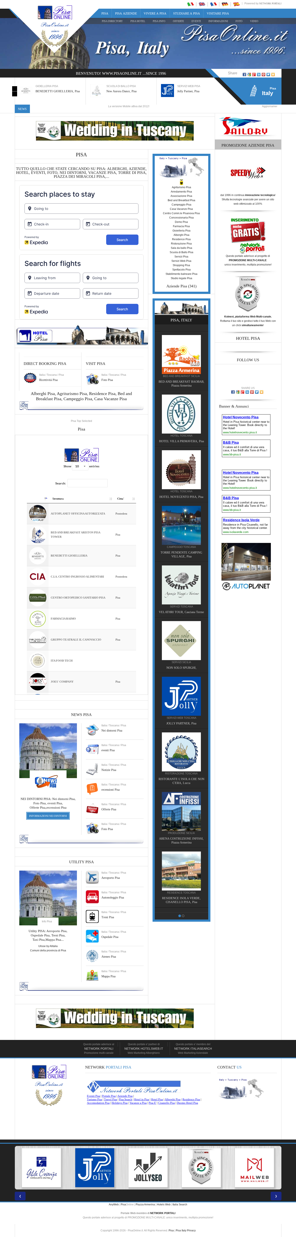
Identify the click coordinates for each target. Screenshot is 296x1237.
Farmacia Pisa (181, 226)
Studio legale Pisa (181, 278)
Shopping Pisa (181, 265)
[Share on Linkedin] (258, 74)
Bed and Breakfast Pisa (181, 200)
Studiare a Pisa (186, 13)
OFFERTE (178, 21)
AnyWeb (114, 1204)
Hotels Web (164, 1204)
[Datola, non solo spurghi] (181, 581)
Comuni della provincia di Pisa (48, 950)
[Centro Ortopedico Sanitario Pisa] (181, 696)
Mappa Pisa (108, 976)
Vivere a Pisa (155, 13)
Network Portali (270, 3)
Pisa (104, 13)
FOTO (239, 21)
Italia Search (179, 1204)
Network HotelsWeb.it (143, 1048)
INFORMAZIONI (218, 21)
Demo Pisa (181, 221)
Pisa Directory (112, 21)
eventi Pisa (108, 750)
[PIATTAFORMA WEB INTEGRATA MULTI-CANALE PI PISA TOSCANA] (148, 1167)
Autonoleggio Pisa (112, 897)
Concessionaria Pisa (181, 217)
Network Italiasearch (193, 1048)
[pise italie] (213, 4)
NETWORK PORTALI (162, 1213)
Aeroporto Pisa (110, 877)
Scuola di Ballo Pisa (181, 252)
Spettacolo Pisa (181, 269)
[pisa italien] (224, 4)
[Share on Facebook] (244, 74)
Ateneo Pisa (108, 956)
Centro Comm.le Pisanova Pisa (181, 213)
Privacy (191, 1230)
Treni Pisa (107, 917)
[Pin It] (263, 74)
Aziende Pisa (176, 286)
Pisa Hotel (137, 21)
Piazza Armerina (145, 1204)
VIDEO (254, 21)
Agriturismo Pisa (72, 393)
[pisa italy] (201, 4)
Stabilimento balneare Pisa (181, 273)
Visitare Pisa (218, 13)
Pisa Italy (181, 1230)
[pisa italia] (190, 4)
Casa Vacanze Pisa (110, 398)
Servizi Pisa (181, 256)
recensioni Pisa (110, 789)
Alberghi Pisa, (44, 393)
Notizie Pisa (108, 770)
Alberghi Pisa (181, 234)
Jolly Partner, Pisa (117, 91)
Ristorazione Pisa (181, 243)
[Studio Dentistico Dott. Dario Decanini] (181, 518)
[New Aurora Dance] (181, 641)
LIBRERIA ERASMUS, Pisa (181, 490)
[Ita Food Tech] (181, 406)
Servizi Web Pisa (181, 260)
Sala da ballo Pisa (181, 247)
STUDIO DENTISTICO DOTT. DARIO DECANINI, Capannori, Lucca (181, 549)
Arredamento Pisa (181, 191)
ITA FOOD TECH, (181, 434)
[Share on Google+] (254, 74)
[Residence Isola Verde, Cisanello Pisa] (181, 347)
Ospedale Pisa (109, 937)
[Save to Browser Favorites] (273, 74)
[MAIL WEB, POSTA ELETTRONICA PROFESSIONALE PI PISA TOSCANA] (201, 1167)
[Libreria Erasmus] (181, 462)
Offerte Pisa (108, 809)
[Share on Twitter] (268, 74)
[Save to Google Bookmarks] (249, 74)
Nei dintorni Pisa (111, 730)
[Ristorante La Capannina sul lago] (181, 816)
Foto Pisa (107, 829)
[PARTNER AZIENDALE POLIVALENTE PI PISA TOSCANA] (41, 1167)
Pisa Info (159, 21)
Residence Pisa (102, 393)
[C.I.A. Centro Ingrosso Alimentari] (181, 756)
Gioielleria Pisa (181, 230)
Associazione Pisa (181, 196)
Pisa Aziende (126, 13)
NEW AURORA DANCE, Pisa (181, 668)
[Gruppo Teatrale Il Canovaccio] (181, 875)
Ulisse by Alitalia (48, 946)
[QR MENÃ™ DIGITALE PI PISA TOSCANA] (254, 1167)
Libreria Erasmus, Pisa (191, 91)
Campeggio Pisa (77, 398)
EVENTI (196, 21)
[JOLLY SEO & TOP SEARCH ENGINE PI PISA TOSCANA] (94, 1167)
